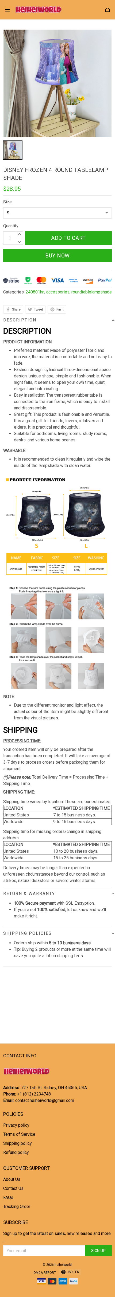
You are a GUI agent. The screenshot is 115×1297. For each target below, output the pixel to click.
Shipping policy (17, 1143)
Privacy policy (16, 1125)
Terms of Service (19, 1134)
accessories (58, 292)
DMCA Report (45, 1273)
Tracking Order (16, 1206)
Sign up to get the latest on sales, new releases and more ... (57, 1236)
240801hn (35, 292)
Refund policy (16, 1152)
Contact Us (13, 1188)
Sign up (98, 1250)
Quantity (10, 225)
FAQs (8, 1197)
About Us (11, 1179)
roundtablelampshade (91, 292)
